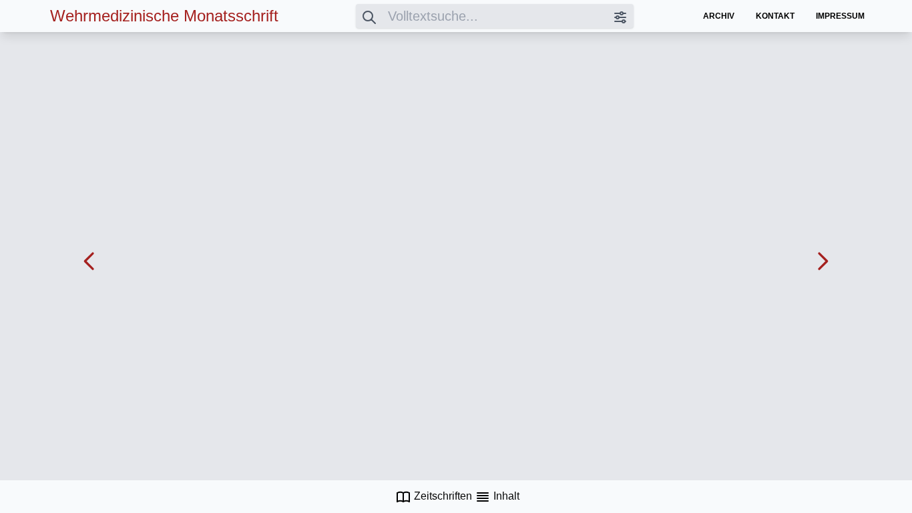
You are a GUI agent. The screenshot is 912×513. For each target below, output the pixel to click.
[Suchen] (369, 16)
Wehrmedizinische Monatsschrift (164, 16)
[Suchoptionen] (620, 16)
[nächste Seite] (822, 261)
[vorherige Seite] (89, 261)
